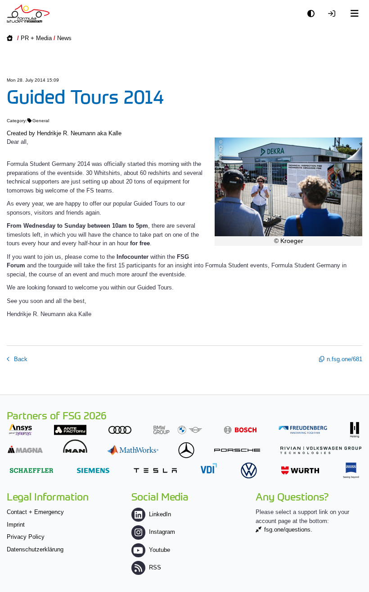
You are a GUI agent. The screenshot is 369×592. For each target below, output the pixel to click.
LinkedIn (160, 514)
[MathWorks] (132, 450)
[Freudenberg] (303, 430)
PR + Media (36, 38)
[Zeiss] (351, 470)
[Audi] (119, 430)
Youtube (159, 549)
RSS (155, 567)
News (64, 38)
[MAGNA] (25, 449)
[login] (334, 14)
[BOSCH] (240, 430)
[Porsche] (237, 450)
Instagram (162, 531)
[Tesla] (155, 470)
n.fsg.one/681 (344, 359)
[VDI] (209, 468)
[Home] (28, 14)
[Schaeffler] (31, 470)
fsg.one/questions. (288, 529)
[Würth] (300, 470)
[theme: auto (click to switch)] (313, 14)
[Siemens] (93, 470)
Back (19, 359)
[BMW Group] (177, 430)
